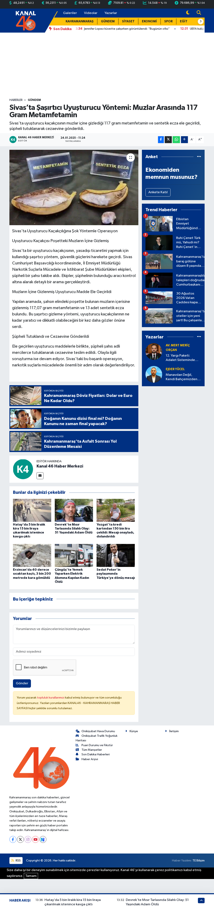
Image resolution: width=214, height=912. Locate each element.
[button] (201, 21)
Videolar (90, 13)
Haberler (16, 100)
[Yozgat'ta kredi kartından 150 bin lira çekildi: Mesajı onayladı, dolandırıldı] (116, 510)
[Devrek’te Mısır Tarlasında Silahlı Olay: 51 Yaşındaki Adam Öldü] (74, 510)
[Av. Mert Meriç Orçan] (153, 351)
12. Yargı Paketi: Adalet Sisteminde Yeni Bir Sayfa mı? (180, 358)
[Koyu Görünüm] (188, 13)
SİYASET (128, 21)
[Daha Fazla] (184, 139)
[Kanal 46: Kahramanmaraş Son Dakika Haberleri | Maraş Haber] (25, 20)
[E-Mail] (40, 475)
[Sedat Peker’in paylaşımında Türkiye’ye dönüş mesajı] (116, 555)
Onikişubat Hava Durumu (98, 731)
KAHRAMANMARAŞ (80, 21)
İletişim (174, 731)
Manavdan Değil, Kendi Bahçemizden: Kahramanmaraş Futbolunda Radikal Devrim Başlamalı (182, 377)
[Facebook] (12, 839)
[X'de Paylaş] (168, 139)
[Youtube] (35, 839)
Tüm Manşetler (92, 749)
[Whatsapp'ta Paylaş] (176, 139)
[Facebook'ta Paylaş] (161, 139)
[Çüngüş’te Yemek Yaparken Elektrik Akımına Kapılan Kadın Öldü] (74, 555)
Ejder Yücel (175, 369)
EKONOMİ (149, 21)
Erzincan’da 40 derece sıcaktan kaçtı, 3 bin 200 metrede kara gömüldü (32, 573)
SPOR (168, 21)
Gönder (22, 683)
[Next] (42, 839)
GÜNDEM (108, 21)
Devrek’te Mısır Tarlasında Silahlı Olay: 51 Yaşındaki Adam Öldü (73, 528)
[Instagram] (27, 839)
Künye (134, 731)
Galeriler (70, 13)
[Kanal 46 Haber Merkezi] (23, 469)
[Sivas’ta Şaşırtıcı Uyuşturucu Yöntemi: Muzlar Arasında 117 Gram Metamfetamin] (73, 187)
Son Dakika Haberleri (96, 754)
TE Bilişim (198, 860)
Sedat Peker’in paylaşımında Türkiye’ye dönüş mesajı (116, 573)
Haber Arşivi (90, 759)
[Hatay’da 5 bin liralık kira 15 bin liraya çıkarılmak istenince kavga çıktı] (32, 510)
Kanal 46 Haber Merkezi (60, 466)
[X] (20, 839)
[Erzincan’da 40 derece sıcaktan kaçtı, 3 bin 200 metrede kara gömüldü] (32, 555)
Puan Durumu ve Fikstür (97, 745)
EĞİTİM (185, 21)
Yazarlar (110, 13)
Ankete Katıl (158, 192)
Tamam (31, 876)
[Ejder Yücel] (153, 374)
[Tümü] (199, 157)
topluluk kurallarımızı (51, 697)
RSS (18, 860)
